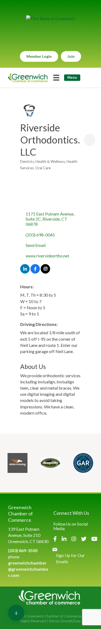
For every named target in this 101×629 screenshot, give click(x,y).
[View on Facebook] (35, 271)
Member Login (39, 56)
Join (71, 56)
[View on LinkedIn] (25, 271)
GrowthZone (70, 621)
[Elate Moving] (17, 463)
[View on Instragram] (45, 271)
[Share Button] (89, 140)
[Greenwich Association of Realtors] (83, 463)
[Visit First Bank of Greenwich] (50, 18)
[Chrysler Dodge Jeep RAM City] (50, 463)
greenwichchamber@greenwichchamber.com (28, 569)
